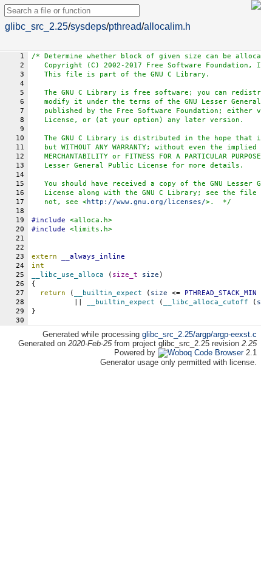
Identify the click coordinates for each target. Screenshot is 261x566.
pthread (125, 26)
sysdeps (88, 26)
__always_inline (93, 257)
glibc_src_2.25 (36, 26)
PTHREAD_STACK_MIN (221, 293)
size (159, 293)
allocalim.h (167, 26)
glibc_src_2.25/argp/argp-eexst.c (199, 334)
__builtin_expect (108, 293)
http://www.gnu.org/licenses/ (146, 202)
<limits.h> (91, 229)
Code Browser (218, 352)
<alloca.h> (91, 220)
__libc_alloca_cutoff (205, 302)
